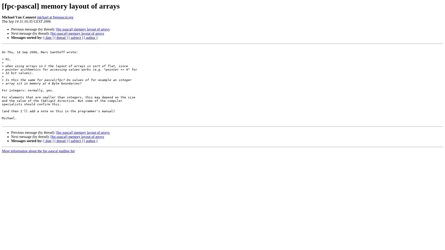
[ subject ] (76, 38)
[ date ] (48, 38)
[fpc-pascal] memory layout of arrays (83, 29)
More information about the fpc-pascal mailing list (38, 151)
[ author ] (90, 38)
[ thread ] (61, 38)
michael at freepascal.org (55, 17)
